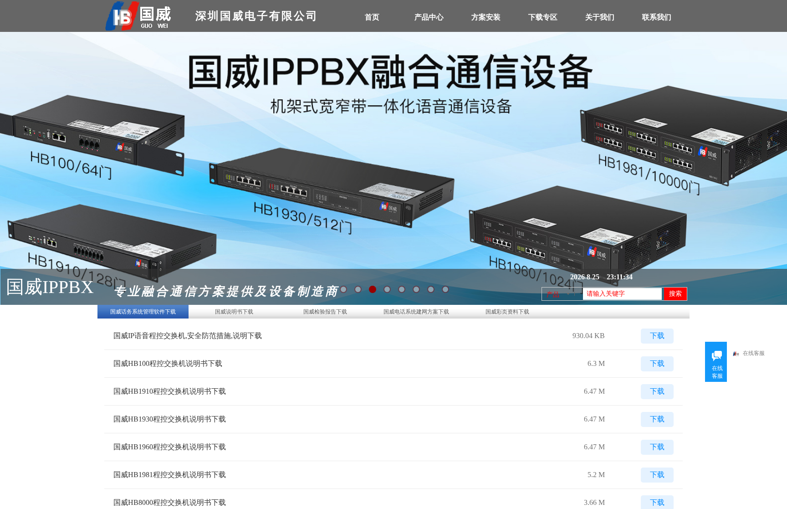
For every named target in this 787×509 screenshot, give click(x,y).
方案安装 (486, 17)
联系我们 (656, 17)
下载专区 (542, 17)
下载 (657, 335)
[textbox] (622, 294)
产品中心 (429, 17)
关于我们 (599, 17)
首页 (372, 17)
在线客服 (754, 353)
